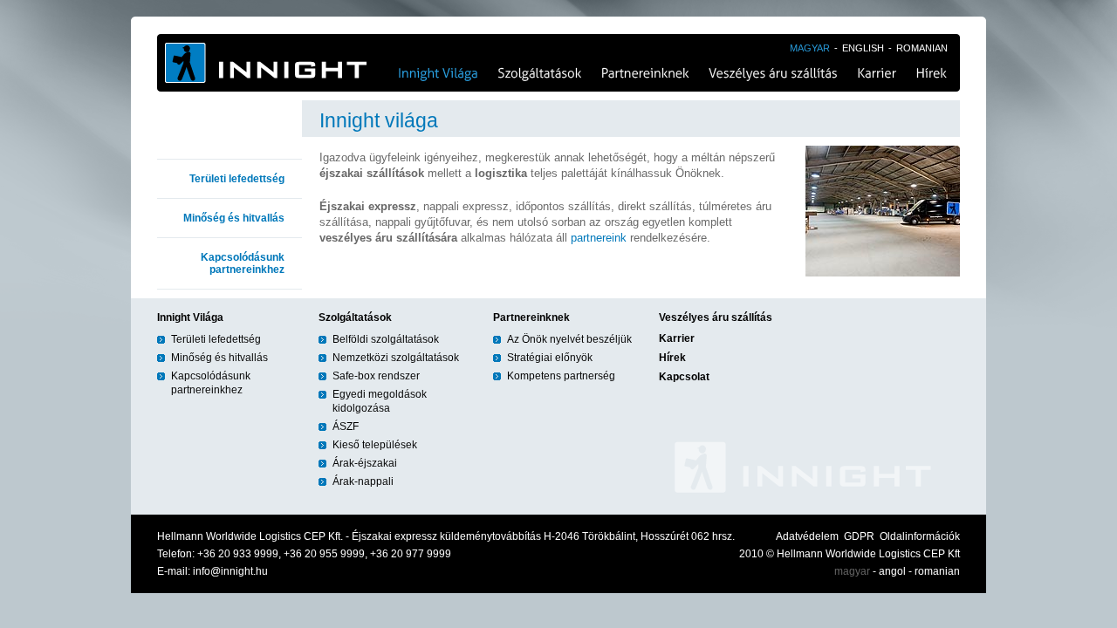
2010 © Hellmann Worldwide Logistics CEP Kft (849, 554)
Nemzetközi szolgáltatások (395, 358)
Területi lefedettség (236, 179)
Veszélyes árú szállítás (772, 63)
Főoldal (270, 63)
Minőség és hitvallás (233, 218)
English (863, 48)
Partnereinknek (644, 63)
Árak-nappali (363, 481)
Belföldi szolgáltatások (385, 339)
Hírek (933, 74)
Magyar (810, 48)
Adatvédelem (807, 536)
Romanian (922, 48)
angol (892, 571)
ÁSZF (345, 426)
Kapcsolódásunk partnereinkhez (242, 263)
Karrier (876, 74)
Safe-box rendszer (376, 376)
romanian (937, 571)
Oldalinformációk (920, 536)
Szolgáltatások (538, 63)
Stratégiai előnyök (550, 358)
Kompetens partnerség (561, 376)
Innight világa (435, 63)
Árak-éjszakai (364, 463)
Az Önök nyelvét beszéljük (569, 339)
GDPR (859, 536)
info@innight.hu (230, 571)
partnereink (599, 237)
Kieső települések (374, 445)
